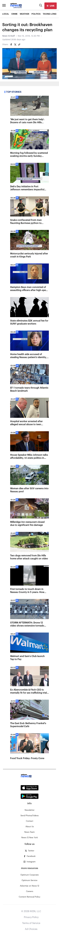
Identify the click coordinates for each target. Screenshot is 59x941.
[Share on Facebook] (11, 44)
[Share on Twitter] (15, 44)
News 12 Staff (8, 36)
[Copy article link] (19, 44)
